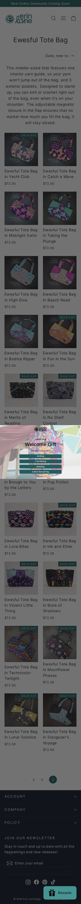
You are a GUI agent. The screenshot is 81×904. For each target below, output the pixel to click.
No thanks (40, 476)
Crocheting (40, 461)
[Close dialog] (79, 427)
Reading (40, 466)
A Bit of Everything (40, 471)
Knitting (40, 456)
